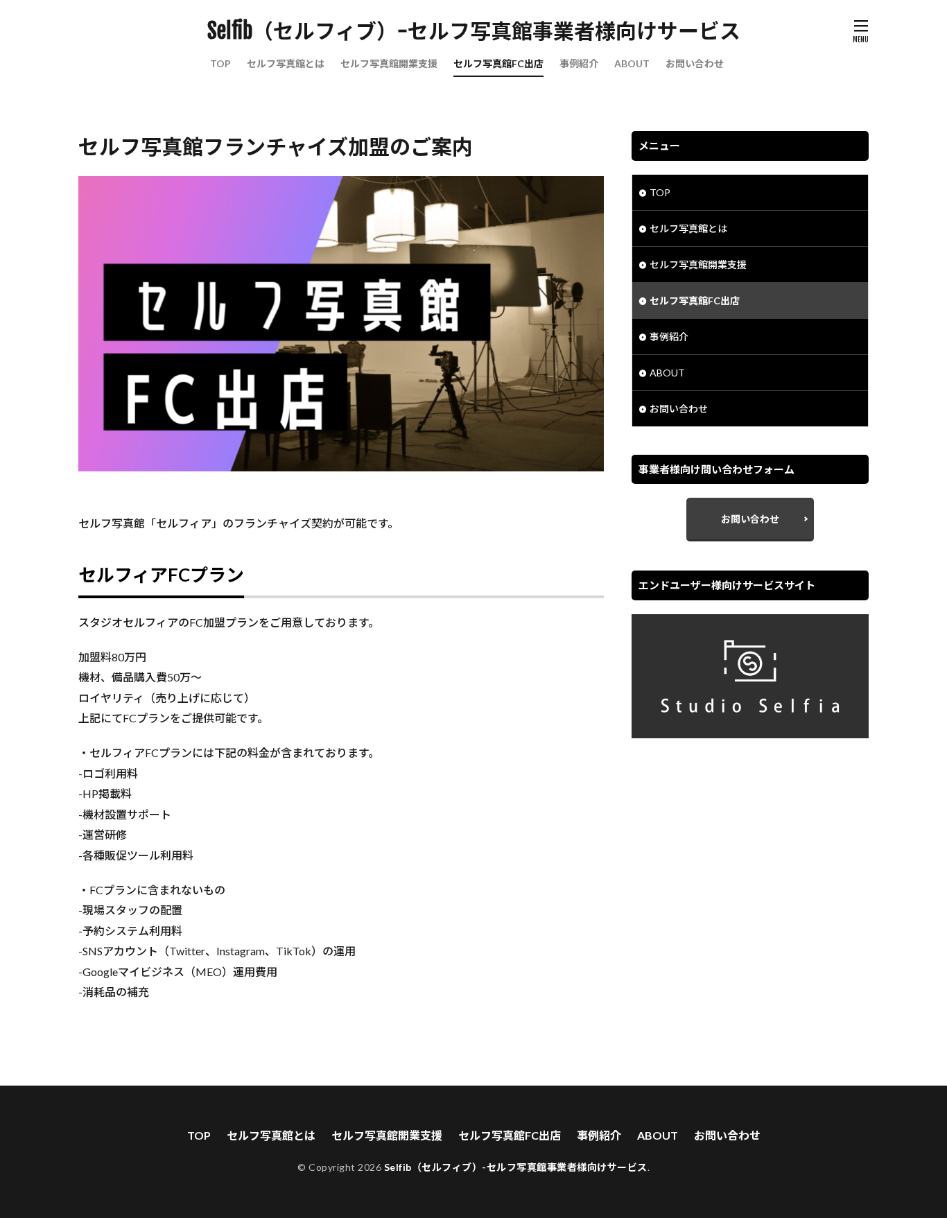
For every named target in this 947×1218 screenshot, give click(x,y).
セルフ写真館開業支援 (388, 63)
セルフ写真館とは (285, 63)
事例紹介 (578, 63)
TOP (220, 63)
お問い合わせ (695, 63)
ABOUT (632, 63)
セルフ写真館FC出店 (498, 63)
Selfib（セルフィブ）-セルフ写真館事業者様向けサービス (473, 31)
